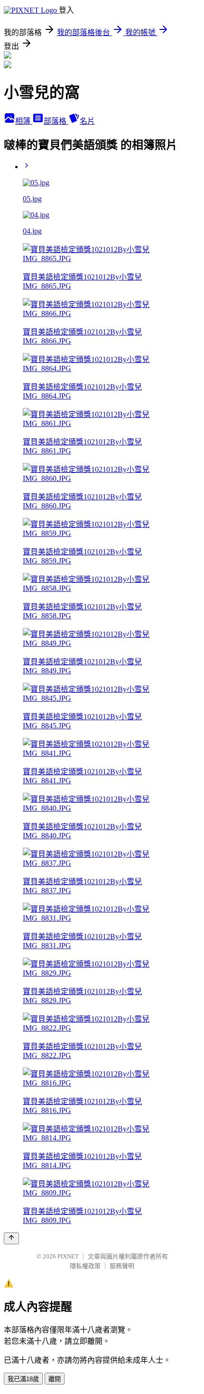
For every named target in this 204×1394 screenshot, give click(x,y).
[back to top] (11, 1238)
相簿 (23, 121)
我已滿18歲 (23, 1379)
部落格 (56, 121)
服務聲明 (122, 1265)
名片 (87, 121)
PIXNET (68, 1256)
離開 (54, 1379)
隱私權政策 (85, 1265)
